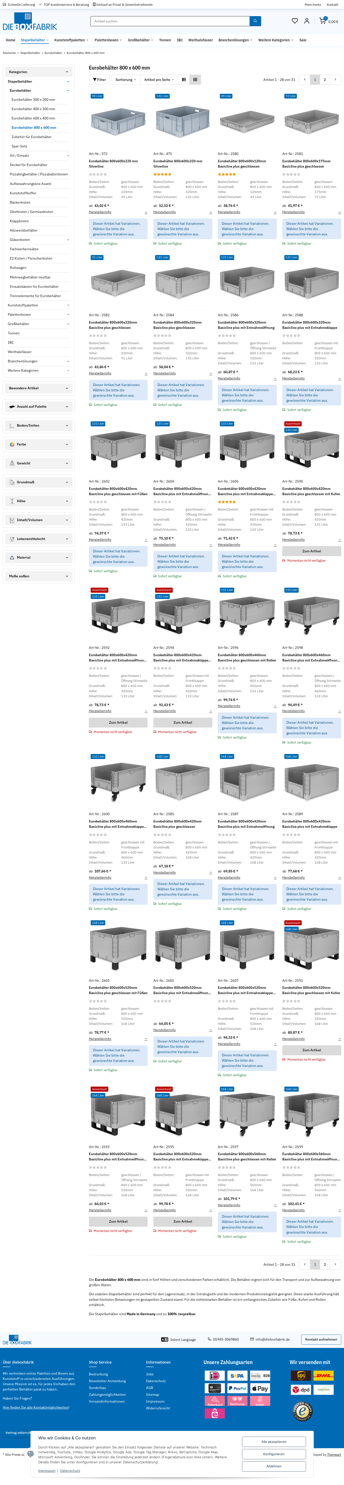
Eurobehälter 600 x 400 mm (33, 118)
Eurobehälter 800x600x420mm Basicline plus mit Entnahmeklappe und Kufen (180, 658)
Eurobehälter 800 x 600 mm (34, 127)
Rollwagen (18, 267)
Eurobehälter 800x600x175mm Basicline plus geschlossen (306, 164)
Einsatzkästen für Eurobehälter (34, 286)
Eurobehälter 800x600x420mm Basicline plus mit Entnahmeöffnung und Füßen (181, 491)
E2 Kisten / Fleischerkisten (31, 258)
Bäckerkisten (20, 202)
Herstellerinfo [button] (100, 212)
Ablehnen (274, 1466)
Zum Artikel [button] (311, 551)
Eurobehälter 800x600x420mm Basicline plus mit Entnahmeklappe (309, 824)
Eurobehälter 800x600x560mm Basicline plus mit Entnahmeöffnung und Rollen (310, 1157)
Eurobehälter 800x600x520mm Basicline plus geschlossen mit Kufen (311, 990)
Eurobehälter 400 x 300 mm (33, 109)
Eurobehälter (20, 90)
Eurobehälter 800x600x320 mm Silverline (177, 164)
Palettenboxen (19, 314)
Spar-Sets (19, 146)
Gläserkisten (20, 239)
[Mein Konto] (307, 21)
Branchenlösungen (23, 361)
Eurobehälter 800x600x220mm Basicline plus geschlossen (113, 325)
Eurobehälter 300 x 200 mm (33, 99)
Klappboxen (19, 221)
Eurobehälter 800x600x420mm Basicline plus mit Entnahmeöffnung (246, 824)
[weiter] (335, 80)
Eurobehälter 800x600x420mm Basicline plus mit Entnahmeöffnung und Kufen (117, 658)
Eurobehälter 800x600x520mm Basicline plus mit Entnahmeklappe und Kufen (180, 1157)
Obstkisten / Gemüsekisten (31, 211)
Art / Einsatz (19, 155)
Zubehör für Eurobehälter (32, 137)
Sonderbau (97, 1387)
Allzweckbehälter (24, 230)
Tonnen (14, 333)
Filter (101, 79)
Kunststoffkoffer (23, 193)
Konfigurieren (274, 1454)
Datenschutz (70, 1471)
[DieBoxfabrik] (30, 21)
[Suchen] (255, 21)
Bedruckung (98, 1374)
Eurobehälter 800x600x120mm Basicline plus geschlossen (242, 164)
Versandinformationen (107, 1401)
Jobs (150, 1374)
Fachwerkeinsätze (24, 249)
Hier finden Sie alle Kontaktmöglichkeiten (35, 1407)
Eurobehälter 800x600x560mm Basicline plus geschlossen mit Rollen (247, 1156)
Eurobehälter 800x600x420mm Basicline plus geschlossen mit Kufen (311, 491)
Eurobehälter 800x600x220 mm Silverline (113, 164)
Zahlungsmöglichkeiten (107, 1394)
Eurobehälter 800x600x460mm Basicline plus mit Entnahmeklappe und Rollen (116, 824)
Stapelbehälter (20, 81)
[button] (295, 21)
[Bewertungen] (98, 174)
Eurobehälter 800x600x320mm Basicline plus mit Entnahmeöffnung (246, 325)
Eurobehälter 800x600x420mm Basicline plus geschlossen (177, 824)
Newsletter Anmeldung (107, 1381)
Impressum (46, 1471)
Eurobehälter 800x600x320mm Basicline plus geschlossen (177, 325)
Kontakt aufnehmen (321, 1339)
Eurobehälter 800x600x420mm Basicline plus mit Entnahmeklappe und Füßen (245, 491)
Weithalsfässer (19, 352)
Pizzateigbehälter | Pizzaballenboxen (39, 174)
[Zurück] (305, 80)
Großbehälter (18, 324)
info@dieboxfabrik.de (273, 1339)
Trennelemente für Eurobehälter (35, 296)
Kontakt (332, 4)
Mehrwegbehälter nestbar (30, 277)
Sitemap (152, 1394)
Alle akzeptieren (274, 1442)
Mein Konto (313, 4)
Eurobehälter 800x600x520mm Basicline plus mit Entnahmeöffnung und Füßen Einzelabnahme (181, 990)
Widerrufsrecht (158, 1408)
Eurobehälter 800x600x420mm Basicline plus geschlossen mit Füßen (118, 491)
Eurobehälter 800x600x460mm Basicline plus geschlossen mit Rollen (247, 657)
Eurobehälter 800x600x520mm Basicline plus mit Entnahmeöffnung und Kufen (117, 1157)
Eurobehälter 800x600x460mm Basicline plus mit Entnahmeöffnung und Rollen (310, 658)
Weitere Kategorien (23, 370)
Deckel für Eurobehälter (28, 165)
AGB (149, 1387)
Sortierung (124, 79)
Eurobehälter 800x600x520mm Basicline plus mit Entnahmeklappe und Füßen (245, 990)
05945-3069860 (226, 1339)
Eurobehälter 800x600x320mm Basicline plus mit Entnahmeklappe (309, 325)
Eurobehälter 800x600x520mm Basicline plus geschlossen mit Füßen (118, 990)
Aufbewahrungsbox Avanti (30, 183)
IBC (11, 342)
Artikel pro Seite (157, 79)
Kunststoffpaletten (23, 305)
